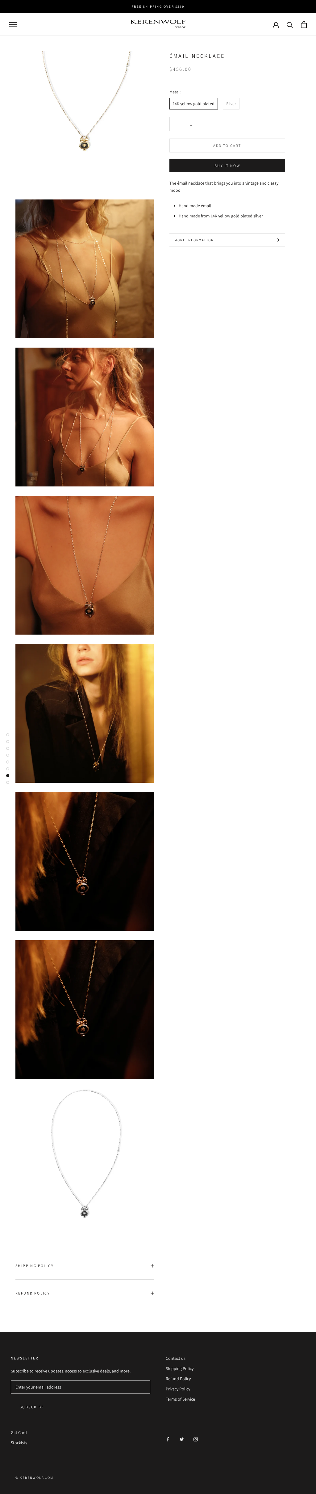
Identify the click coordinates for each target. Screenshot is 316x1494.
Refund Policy (32, 1293)
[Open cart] (304, 24)
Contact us (175, 1358)
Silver (231, 103)
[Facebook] (168, 1439)
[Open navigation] (13, 24)
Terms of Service (180, 1399)
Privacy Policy (178, 1389)
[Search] (290, 24)
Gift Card (19, 1432)
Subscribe (32, 1407)
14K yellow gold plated (193, 103)
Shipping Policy (34, 1265)
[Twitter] (182, 1439)
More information (194, 240)
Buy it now (227, 165)
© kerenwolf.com (34, 1477)
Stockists (19, 1442)
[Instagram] (195, 1439)
